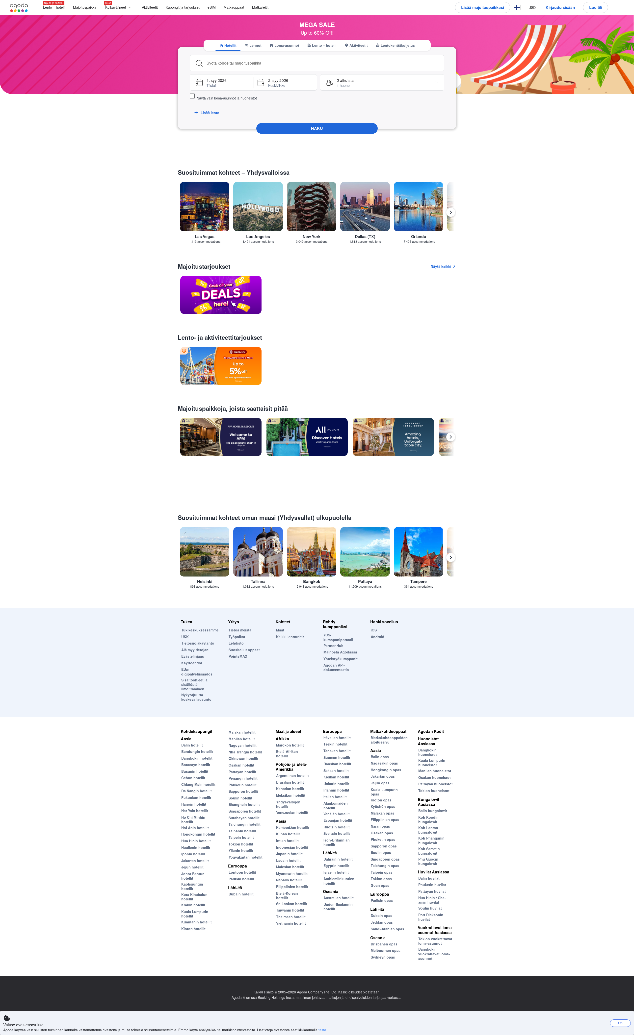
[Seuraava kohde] (450, 212)
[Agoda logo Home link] (19, 7)
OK (620, 1022)
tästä (322, 1029)
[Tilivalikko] (622, 7)
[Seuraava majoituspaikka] (450, 437)
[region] (317, 214)
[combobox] (324, 63)
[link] (221, 295)
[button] (119, 7)
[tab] (227, 45)
